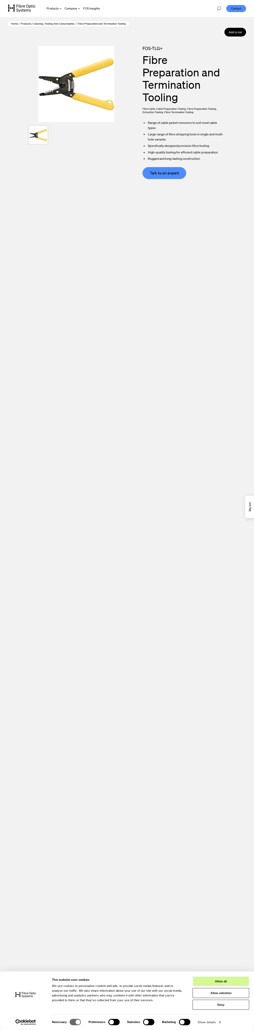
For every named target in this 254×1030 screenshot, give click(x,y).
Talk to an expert (164, 173)
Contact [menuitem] (236, 8)
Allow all (221, 981)
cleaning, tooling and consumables (53, 23)
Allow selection (221, 993)
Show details (207, 1022)
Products (53, 8)
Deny (220, 1004)
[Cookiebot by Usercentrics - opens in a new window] (25, 1022)
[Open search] (219, 8)
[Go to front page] (21, 8)
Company (70, 8)
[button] (38, 135)
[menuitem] (91, 8)
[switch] (114, 1022)
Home (14, 23)
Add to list (235, 32)
